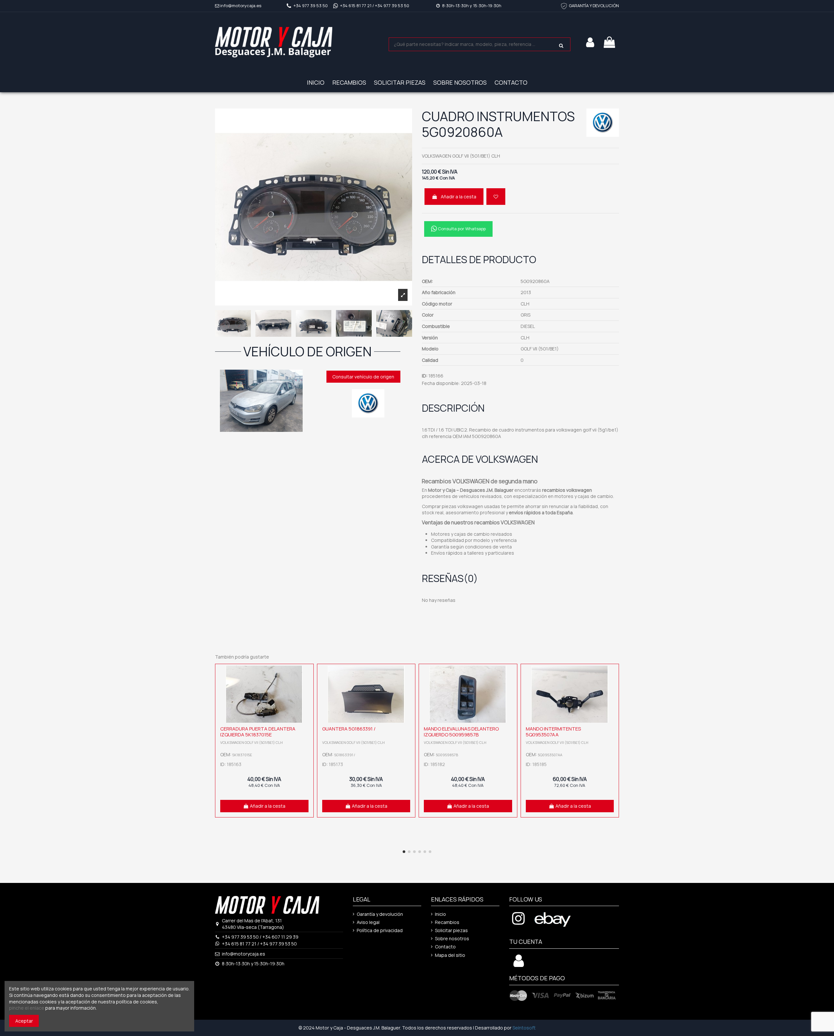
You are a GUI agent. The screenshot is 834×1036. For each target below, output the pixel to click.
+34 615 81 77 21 (355, 5)
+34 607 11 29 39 (280, 937)
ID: (424, 376)
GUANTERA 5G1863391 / (349, 728)
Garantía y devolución (380, 914)
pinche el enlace (26, 1008)
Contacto (445, 947)
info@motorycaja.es (240, 5)
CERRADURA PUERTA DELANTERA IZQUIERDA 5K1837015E (257, 731)
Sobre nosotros (452, 938)
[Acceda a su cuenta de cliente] (518, 964)
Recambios (447, 922)
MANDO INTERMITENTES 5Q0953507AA (553, 731)
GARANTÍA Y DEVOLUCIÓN (594, 5)
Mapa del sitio (450, 955)
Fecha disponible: (441, 383)
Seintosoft (524, 1028)
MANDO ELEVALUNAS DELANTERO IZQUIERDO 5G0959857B (461, 731)
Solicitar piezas (451, 930)
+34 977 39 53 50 (311, 5)
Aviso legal (368, 922)
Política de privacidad (380, 930)
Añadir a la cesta (458, 196)
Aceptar (24, 1021)
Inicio (440, 914)
